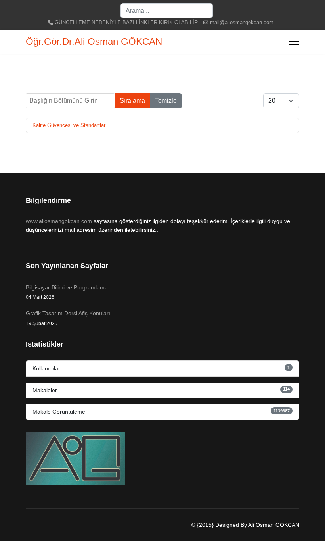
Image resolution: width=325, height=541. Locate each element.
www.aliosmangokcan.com (59, 221)
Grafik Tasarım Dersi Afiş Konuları (68, 318)
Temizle (166, 100)
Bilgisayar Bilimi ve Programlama (67, 292)
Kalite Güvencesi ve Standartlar (68, 125)
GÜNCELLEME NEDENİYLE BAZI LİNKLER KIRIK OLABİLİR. (127, 22)
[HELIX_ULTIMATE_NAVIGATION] (294, 42)
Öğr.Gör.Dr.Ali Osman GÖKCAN (94, 41)
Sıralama (132, 100)
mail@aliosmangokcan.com (241, 22)
